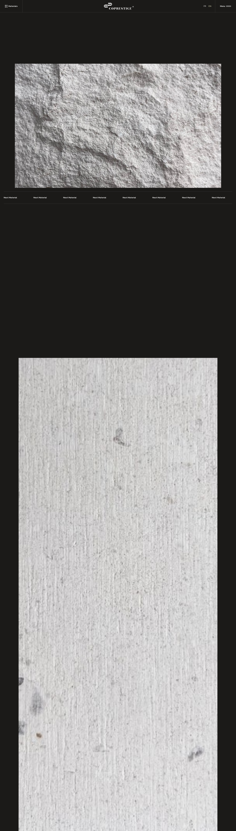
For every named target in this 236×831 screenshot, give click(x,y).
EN (209, 6)
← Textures (21, 51)
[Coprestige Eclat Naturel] (119, 6)
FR (205, 6)
